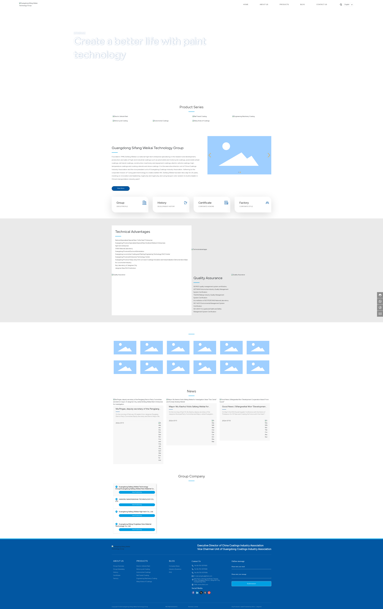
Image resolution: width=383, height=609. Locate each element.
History (161, 203)
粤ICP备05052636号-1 (171, 606)
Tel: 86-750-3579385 (200, 565)
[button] (31, 92)
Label (242, 606)
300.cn (253, 606)
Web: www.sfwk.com (201, 584)
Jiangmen (259, 606)
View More (81, 82)
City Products (235, 606)
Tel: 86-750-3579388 (200, 569)
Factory (244, 203)
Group (120, 203)
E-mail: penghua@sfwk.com (203, 576)
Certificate (204, 203)
